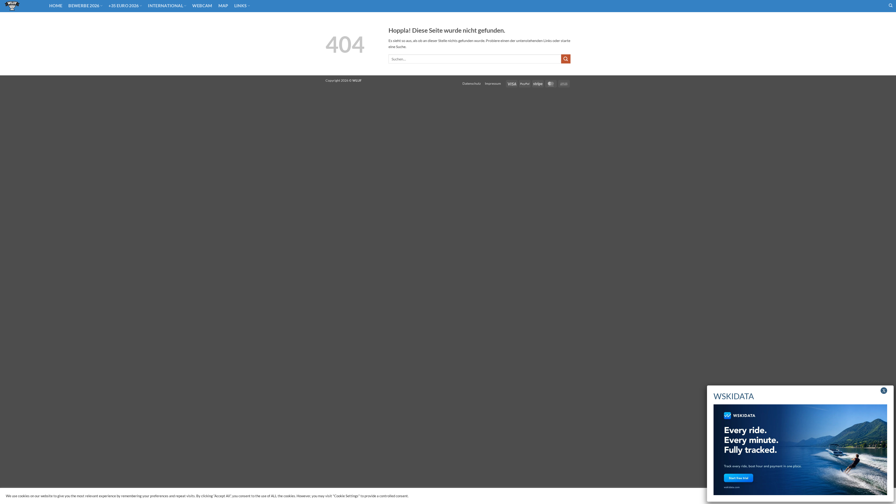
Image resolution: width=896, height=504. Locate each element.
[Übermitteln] (565, 58)
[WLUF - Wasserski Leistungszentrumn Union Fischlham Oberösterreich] (23, 6)
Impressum (493, 83)
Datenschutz (471, 83)
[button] (890, 5)
